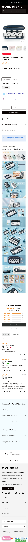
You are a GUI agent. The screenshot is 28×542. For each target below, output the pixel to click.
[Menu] (25, 7)
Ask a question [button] (14, 329)
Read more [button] (20, 388)
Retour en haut (14, 460)
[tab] (9, 146)
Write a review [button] (14, 325)
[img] (5, 343)
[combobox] (14, 11)
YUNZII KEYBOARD (9, 531)
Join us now (22, 93)
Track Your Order (8, 488)
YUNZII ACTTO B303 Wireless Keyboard (10, 16)
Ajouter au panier (19, 107)
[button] (22, 7)
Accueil (3, 15)
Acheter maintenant (14, 112)
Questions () (15, 334)
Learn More (19, 2)
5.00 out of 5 (18, 308)
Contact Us (21, 540)
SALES (7, 15)
